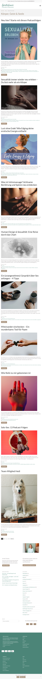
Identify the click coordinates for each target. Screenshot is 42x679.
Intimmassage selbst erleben (34, 224)
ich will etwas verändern (11, 319)
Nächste (12, 538)
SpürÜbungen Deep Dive (27, 608)
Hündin (10, 532)
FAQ (23, 658)
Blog (6, 10)
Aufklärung (3, 223)
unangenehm (39, 319)
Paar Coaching (5, 662)
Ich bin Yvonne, (6, 558)
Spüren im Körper (9, 121)
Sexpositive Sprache (25, 647)
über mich (16, 419)
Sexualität (25, 69)
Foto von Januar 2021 (5, 532)
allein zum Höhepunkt (5, 464)
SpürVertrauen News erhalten (29, 565)
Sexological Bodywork (28, 223)
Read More (4, 74)
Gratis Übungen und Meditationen (29, 587)
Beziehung (3, 70)
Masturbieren (11, 464)
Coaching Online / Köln (6, 659)
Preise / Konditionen (6, 670)
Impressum (24, 659)
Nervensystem (26, 70)
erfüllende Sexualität (7, 69)
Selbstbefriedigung (23, 464)
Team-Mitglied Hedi (10, 471)
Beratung (4, 661)
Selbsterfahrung (21, 69)
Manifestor (26, 267)
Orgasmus (30, 70)
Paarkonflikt (34, 319)
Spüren (40, 224)
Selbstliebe (27, 464)
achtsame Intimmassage (5, 224)
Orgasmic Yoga (12, 463)
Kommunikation (20, 70)
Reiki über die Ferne (13, 420)
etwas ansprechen (4, 319)
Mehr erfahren (6, 565)
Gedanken (24, 585)
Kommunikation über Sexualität (19, 319)
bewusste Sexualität (5, 120)
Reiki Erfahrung (7, 420)
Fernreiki (3, 420)
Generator (10, 267)
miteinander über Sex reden (28, 319)
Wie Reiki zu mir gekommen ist (16, 373)
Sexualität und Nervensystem (28, 606)
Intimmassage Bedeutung (19, 224)
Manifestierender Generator (21, 267)
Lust (23, 70)
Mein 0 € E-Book (5, 667)
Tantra (10, 71)
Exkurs (24, 583)
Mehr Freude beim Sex (26, 665)
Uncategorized (25, 614)
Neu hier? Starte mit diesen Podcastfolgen (21, 20)
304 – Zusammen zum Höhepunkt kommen (9, 585)
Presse (24, 664)
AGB (23, 662)
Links (23, 667)
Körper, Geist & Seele (13, 69)
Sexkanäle (36, 267)
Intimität (16, 70)
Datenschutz (24, 661)
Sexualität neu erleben (32, 120)
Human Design (6, 266)
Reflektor (33, 267)
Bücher (24, 642)
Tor (4, 268)
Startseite (2, 10)
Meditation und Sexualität (19, 120)
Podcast (18, 69)
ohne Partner (15, 464)
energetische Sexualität (11, 120)
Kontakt (4, 646)
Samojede (12, 532)
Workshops (4, 664)
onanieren (18, 464)
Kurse (24, 593)
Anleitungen (4, 531)
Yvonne (3, 68)
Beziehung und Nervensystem (10, 70)
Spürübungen (14, 121)
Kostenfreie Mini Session (6, 658)
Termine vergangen (26, 610)
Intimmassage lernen (26, 224)
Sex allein (31, 464)
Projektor (30, 267)
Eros (23, 581)
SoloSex (34, 464)
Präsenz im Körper (25, 120)
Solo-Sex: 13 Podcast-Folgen (14, 427)
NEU (23, 595)
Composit (7, 267)
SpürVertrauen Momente (6, 665)
